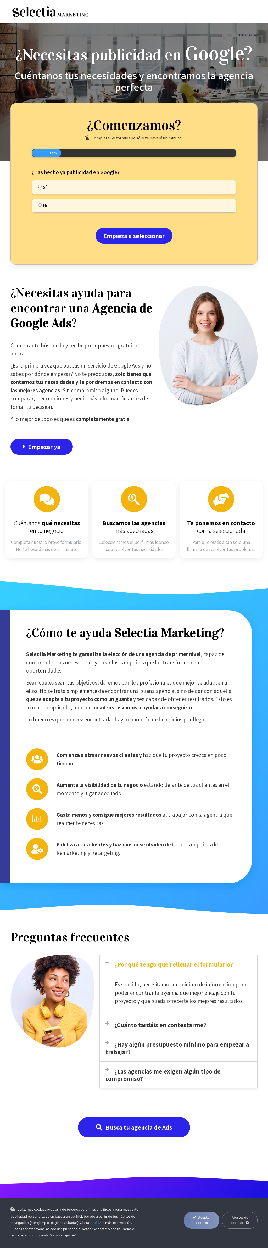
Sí (45, 187)
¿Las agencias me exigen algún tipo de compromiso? (163, 1075)
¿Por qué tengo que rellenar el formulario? (173, 964)
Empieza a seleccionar (134, 235)
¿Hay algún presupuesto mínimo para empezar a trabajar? (177, 1048)
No (46, 205)
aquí (93, 1223)
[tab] (178, 964)
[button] (41, 447)
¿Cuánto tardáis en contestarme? (160, 1025)
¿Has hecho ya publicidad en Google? (76, 173)
